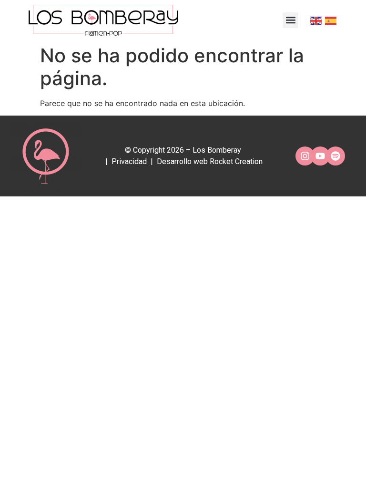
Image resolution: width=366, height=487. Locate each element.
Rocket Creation (236, 161)
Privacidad (129, 161)
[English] (315, 20)
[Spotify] (335, 156)
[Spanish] (330, 20)
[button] (290, 20)
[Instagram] (305, 156)
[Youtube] (320, 156)
